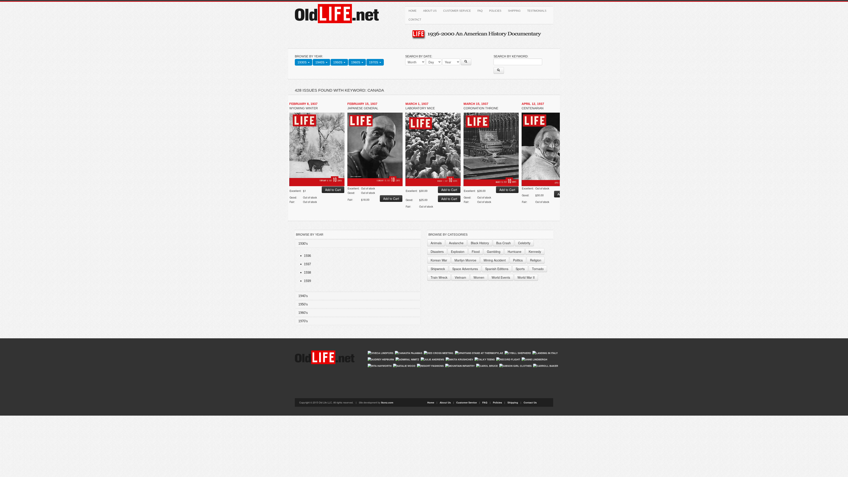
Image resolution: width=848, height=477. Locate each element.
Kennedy (535, 251)
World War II (526, 277)
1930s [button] (302, 62)
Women (478, 277)
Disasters (437, 251)
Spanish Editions (496, 269)
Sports (520, 269)
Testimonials (536, 10)
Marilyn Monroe (465, 260)
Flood (476, 251)
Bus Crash (503, 243)
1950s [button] (338, 62)
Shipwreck (438, 269)
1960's (303, 312)
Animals (436, 243)
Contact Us (530, 402)
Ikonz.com (387, 402)
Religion (535, 260)
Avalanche (456, 243)
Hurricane (514, 251)
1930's (303, 243)
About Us (430, 10)
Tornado (538, 269)
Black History (480, 243)
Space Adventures (465, 269)
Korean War (439, 260)
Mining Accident (495, 260)
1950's (303, 304)
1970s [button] (374, 62)
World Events (501, 277)
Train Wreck (439, 277)
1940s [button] (320, 62)
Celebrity (524, 243)
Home (412, 10)
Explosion (457, 251)
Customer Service (457, 10)
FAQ (480, 10)
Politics (518, 260)
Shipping (514, 10)
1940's (303, 296)
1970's (303, 321)
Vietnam (460, 277)
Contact (415, 19)
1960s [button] (356, 62)
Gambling (493, 251)
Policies (495, 10)
